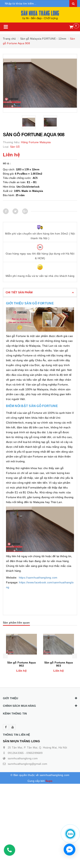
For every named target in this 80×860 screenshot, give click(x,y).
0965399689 (34, 752)
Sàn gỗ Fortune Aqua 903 (58, 664)
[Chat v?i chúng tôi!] (69, 849)
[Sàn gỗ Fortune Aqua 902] (21, 644)
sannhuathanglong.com (23, 758)
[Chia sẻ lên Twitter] (15, 211)
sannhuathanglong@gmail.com (27, 763)
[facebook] (6, 727)
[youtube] (12, 727)
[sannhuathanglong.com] (40, 15)
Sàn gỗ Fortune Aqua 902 (21, 664)
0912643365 (16, 752)
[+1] (25, 211)
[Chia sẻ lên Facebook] (6, 211)
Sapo (48, 780)
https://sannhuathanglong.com (38, 577)
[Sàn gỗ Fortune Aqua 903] (58, 644)
